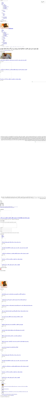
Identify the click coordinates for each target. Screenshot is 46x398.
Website (1, 231)
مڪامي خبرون (3, 4)
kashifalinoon (12, 395)
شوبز (2, 12)
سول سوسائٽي (5, 18)
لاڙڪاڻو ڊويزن (4, 35)
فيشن (4, 15)
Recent (2, 235)
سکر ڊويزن (4, 33)
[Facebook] (0, 1)
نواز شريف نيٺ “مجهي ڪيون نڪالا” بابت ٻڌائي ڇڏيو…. (7, 207)
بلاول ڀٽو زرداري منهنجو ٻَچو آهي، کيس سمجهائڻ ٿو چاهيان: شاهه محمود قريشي (13, 330)
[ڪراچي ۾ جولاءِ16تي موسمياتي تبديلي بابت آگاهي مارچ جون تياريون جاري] (4, 315)
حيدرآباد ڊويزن (5, 5)
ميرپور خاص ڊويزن (5, 8)
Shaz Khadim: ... (4, 383)
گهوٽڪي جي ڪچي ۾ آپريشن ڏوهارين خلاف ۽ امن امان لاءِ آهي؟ (11, 264)
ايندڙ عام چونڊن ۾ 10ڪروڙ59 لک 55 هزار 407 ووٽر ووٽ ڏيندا (9, 206)
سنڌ (2, 31)
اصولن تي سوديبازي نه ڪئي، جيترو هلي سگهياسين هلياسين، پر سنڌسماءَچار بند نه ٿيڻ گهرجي (13, 69)
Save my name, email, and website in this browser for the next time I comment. (10, 232)
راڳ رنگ (4, 40)
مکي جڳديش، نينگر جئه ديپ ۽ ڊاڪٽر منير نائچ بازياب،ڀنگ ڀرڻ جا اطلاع (12, 335)
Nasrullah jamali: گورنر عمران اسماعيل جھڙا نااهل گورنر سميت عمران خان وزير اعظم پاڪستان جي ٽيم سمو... (15, 391)
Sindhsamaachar (5, 395)
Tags (2, 237)
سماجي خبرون (5, 17)
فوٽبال (4, 10)
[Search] (0, 0)
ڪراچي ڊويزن (5, 7)
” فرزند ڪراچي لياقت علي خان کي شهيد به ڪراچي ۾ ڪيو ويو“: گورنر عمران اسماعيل (14, 299)
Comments (3, 236)
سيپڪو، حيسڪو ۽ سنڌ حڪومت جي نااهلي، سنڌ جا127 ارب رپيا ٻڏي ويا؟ (12, 371)
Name (1, 228)
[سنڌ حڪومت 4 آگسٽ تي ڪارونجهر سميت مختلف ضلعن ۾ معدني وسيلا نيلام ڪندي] (4, 292)
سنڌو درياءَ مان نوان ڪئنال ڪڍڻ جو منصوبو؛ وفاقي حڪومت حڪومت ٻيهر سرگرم (15, 217)
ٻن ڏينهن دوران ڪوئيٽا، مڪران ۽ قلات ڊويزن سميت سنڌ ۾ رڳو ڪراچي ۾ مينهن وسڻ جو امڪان (15, 341)
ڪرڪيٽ (4, 11)
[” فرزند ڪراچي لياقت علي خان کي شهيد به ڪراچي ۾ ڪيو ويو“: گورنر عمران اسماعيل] (4, 298)
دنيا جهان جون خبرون (4, 42)
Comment (1, 227)
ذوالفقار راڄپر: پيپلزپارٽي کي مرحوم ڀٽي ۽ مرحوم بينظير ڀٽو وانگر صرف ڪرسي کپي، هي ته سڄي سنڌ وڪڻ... (15, 386)
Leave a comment (8, 50)
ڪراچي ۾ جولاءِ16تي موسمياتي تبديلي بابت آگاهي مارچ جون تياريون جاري (12, 316)
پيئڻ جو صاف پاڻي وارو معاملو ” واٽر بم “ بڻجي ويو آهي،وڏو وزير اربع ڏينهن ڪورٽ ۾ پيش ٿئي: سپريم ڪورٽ (17, 305)
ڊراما (3, 13)
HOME (2, 2)
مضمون (3, 19)
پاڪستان (3, 3)
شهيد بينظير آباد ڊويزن (5, 6)
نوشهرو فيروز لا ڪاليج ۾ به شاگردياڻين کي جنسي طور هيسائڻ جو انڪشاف (12, 324)
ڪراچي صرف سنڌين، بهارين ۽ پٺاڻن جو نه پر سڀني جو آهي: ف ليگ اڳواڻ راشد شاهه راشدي (15, 247)
